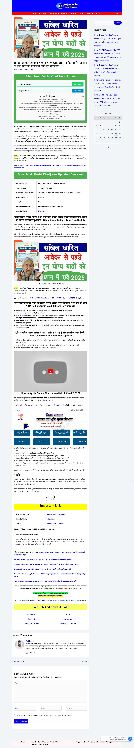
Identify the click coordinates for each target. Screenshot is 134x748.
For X (68, 614)
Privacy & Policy (35, 742)
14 (112, 130)
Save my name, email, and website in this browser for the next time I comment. (44, 715)
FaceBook (31, 619)
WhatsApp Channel (32, 623)
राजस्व (20, 139)
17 (96, 134)
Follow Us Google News (40, 744)
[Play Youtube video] (50, 371)
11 (100, 130)
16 (120, 130)
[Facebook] (27, 653)
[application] (101, 13)
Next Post (84, 661)
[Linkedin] (34, 653)
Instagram (68, 619)
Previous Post (18, 661)
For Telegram (31, 614)
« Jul (107, 147)
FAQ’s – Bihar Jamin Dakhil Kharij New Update (53, 116)
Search (117, 23)
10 (96, 130)
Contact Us (54, 742)
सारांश (55, 113)
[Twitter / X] (31, 653)
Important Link (56, 114)
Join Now (77, 84)
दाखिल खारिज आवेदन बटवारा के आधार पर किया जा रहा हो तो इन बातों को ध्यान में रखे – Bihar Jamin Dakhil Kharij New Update (52, 109)
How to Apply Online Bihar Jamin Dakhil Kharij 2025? (52, 111)
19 (104, 134)
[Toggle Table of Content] (81, 96)
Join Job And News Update (50, 118)
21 (112, 134)
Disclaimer (24, 742)
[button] (117, 13)
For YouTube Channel (68, 623)
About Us (45, 742)
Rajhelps (109, 742)
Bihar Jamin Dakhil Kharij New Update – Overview (50, 101)
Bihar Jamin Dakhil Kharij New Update (51, 99)
